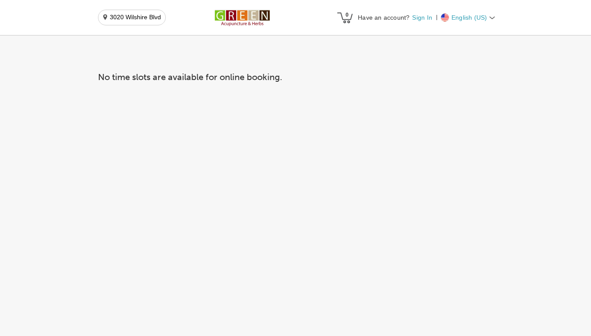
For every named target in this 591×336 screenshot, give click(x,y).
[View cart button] (345, 17)
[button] (242, 18)
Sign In (422, 17)
